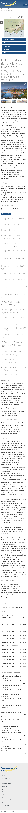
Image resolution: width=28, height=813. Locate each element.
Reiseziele (4, 773)
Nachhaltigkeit (6, 805)
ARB (3, 802)
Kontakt (4, 789)
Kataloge (4, 781)
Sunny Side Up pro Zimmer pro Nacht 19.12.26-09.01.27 (11, 719)
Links (3, 794)
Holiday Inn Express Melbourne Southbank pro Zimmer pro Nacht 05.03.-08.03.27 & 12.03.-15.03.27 (11, 709)
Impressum (5, 797)
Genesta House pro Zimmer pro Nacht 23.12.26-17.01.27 (11, 749)
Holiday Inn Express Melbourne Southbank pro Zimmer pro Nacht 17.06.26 (11, 687)
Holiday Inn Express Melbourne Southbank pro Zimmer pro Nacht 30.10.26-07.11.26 (11, 697)
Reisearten (4, 775)
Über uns (4, 792)
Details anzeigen (6, 214)
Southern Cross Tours (6, 8)
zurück (7, 49)
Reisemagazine (6, 778)
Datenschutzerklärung (8, 800)
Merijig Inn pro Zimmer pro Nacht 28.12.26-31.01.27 (11, 740)
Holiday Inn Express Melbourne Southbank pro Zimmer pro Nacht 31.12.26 (11, 678)
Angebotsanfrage (9, 43)
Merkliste (7, 46)
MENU (25, 5)
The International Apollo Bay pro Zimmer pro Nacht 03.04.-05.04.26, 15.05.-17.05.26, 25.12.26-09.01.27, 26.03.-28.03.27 (12, 729)
